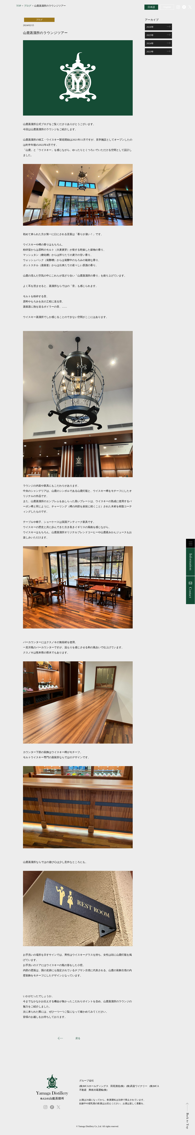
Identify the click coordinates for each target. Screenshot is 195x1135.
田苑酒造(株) (117, 1086)
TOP (18, 6)
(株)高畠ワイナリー (136, 1086)
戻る (77, 1038)
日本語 (151, 7)
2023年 (150, 51)
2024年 (150, 43)
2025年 (150, 35)
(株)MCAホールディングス (93, 1086)
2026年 (150, 27)
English (167, 7)
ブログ (27, 6)
